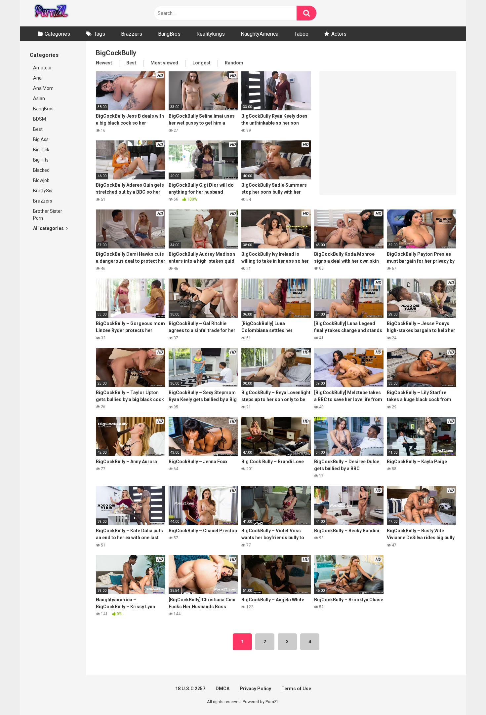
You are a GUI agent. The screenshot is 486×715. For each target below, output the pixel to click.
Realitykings (210, 34)
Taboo (301, 34)
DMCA (222, 688)
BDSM (39, 119)
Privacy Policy (255, 688)
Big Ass (41, 139)
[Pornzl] (51, 13)
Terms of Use (296, 688)
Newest (104, 62)
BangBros (169, 34)
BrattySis (42, 190)
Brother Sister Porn (47, 214)
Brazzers (131, 34)
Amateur (42, 67)
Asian (39, 98)
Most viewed (164, 62)
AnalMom (43, 88)
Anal (38, 78)
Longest (201, 62)
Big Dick (41, 149)
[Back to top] (464, 695)
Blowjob (41, 180)
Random (234, 62)
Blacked (41, 170)
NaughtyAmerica (259, 34)
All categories (49, 228)
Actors (338, 34)
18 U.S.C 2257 (190, 688)
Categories (57, 34)
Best (38, 129)
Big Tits (41, 160)
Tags (99, 34)
